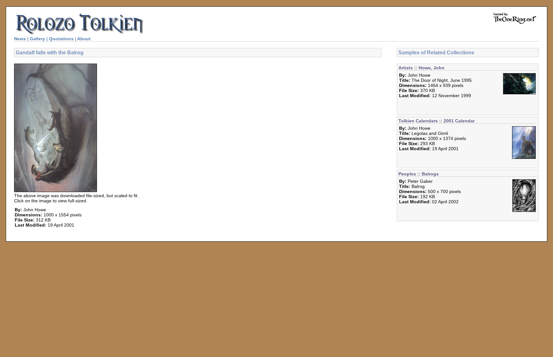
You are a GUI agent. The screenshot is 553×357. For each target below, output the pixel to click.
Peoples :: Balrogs (418, 173)
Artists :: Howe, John (421, 67)
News (20, 38)
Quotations (61, 38)
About (84, 38)
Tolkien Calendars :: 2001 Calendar (436, 120)
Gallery (37, 38)
